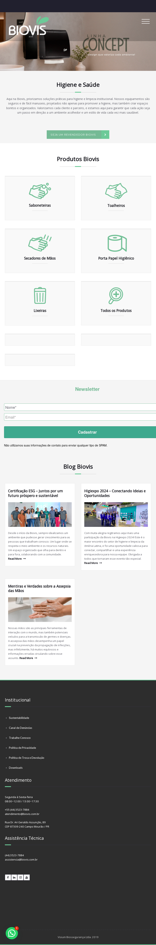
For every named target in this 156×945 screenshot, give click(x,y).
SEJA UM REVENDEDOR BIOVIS (73, 134)
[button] (78, 41)
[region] (78, 41)
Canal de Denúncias (20, 727)
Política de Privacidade (22, 747)
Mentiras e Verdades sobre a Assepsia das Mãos (39, 588)
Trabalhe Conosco (20, 737)
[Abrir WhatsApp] (146, 935)
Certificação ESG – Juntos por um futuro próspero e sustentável (35, 493)
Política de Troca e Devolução (26, 757)
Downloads (16, 767)
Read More (15, 558)
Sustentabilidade (19, 717)
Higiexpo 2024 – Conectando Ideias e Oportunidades (115, 493)
